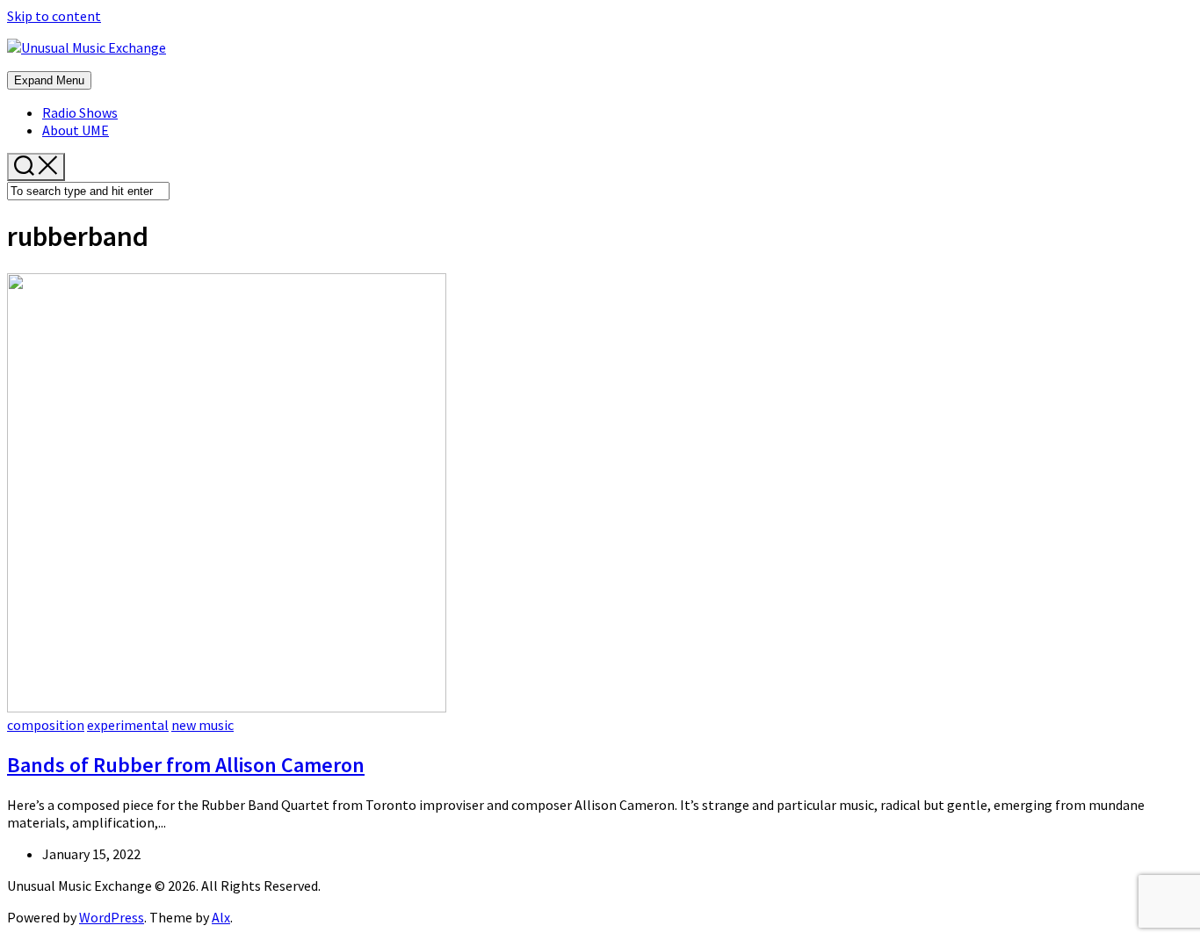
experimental (128, 725)
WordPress (111, 917)
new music (202, 725)
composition (45, 725)
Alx (221, 917)
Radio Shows (80, 112)
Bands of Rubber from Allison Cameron (186, 764)
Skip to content (54, 16)
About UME (75, 130)
